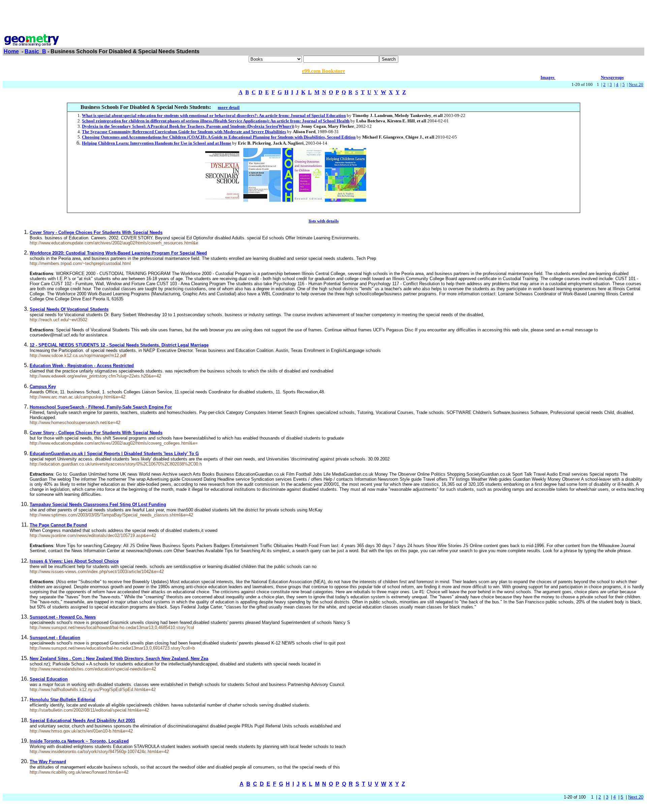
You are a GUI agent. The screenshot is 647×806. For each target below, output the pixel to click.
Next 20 (636, 84)
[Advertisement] (323, 18)
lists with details (324, 220)
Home (11, 51)
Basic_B (35, 51)
